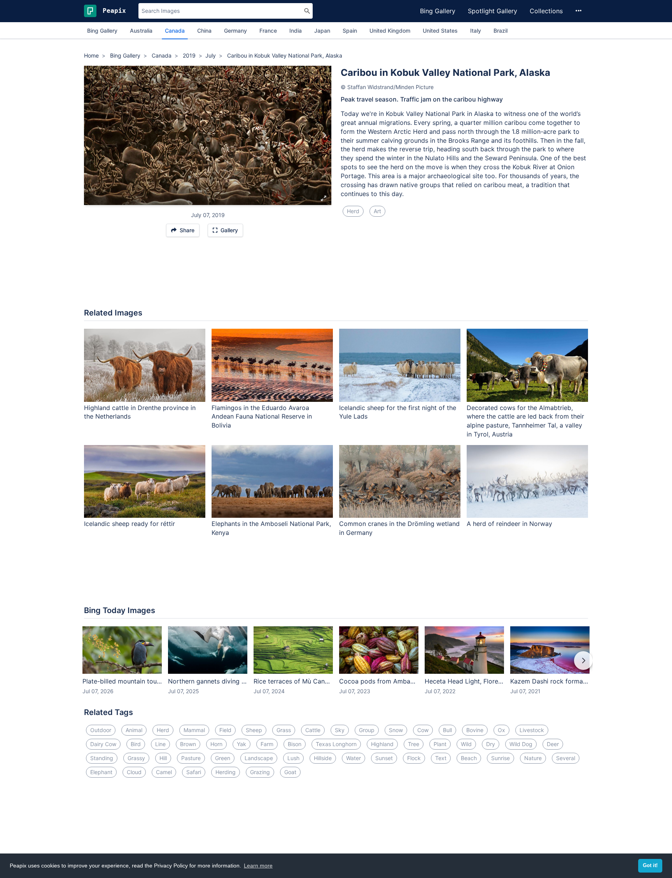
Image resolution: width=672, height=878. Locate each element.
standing (101, 758)
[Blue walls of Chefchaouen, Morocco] (324, 135)
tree (413, 744)
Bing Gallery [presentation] (102, 30)
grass (283, 730)
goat (290, 772)
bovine (474, 730)
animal (134, 730)
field (225, 730)
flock (414, 758)
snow (396, 730)
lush (293, 758)
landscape (259, 758)
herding (225, 772)
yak (241, 744)
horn (216, 744)
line (160, 744)
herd (353, 211)
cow (423, 730)
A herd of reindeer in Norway (509, 524)
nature (533, 758)
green (222, 758)
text (440, 758)
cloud (134, 772)
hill (163, 758)
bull (447, 730)
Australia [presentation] (141, 30)
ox (501, 730)
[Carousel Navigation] (336, 666)
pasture (191, 758)
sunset (384, 758)
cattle (312, 730)
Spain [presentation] (350, 30)
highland (382, 744)
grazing (260, 772)
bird (136, 744)
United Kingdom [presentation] (389, 30)
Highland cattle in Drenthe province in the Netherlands (140, 412)
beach (469, 758)
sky (340, 730)
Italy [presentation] (475, 30)
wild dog (520, 744)
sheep (254, 730)
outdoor (100, 730)
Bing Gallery (437, 11)
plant (440, 744)
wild (466, 744)
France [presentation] (268, 30)
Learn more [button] (258, 865)
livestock (532, 730)
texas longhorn (336, 744)
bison (294, 744)
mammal (194, 730)
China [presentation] (204, 30)
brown (188, 744)
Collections (546, 11)
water (353, 758)
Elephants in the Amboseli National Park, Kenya (271, 528)
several (565, 758)
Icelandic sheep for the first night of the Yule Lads (397, 412)
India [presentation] (295, 30)
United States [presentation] (440, 30)
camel (164, 772)
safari (193, 772)
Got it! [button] (650, 865)
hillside (323, 758)
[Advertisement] (336, 276)
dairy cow (103, 744)
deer (553, 744)
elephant (101, 772)
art (377, 211)
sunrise (500, 758)
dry (490, 744)
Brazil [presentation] (501, 30)
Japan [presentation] (322, 30)
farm (267, 744)
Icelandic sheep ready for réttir (129, 524)
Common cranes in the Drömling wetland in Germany (399, 528)
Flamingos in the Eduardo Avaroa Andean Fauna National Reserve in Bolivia (262, 416)
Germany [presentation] (235, 30)
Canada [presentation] (175, 30)
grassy (136, 758)
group (366, 730)
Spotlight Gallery (492, 11)
